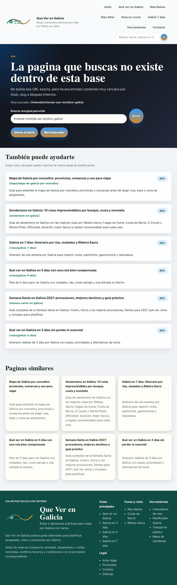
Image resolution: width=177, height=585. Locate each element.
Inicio (107, 7)
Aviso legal (110, 560)
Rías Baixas (157, 7)
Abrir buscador (54, 132)
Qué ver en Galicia (131, 7)
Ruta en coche (131, 17)
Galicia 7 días (156, 17)
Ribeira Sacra (136, 523)
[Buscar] (164, 37)
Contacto (159, 27)
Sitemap (108, 574)
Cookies (108, 569)
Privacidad (109, 565)
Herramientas (136, 27)
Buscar (136, 116)
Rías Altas (107, 17)
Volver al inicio (24, 132)
